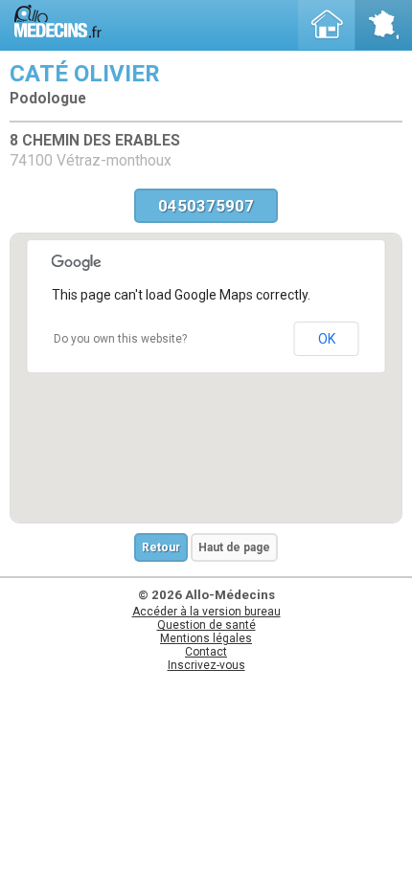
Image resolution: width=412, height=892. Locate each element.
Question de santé (206, 625)
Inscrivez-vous (206, 665)
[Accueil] (326, 25)
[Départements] (383, 25)
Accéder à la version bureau (206, 611)
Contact (206, 651)
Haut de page (234, 547)
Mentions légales (206, 638)
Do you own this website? (120, 339)
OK (326, 338)
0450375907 (206, 205)
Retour (161, 547)
